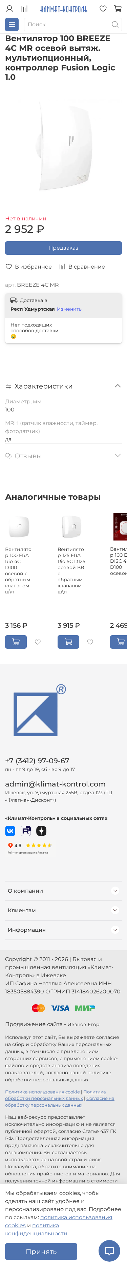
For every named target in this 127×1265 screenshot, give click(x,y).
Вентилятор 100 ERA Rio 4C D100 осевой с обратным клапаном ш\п (18, 570)
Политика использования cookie (42, 1091)
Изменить (69, 309)
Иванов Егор (83, 1024)
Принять (41, 1251)
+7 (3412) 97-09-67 (37, 761)
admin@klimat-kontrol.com (55, 784)
